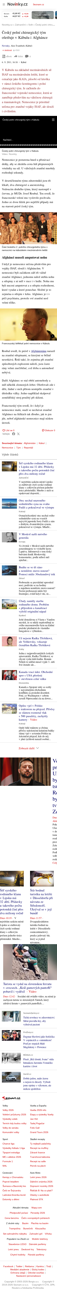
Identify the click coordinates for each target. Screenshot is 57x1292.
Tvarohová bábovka (40, 1157)
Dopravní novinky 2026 (41, 1186)
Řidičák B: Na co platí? (41, 1190)
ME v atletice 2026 (12, 1157)
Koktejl (22, 511)
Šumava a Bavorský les (14, 1186)
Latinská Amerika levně (14, 1195)
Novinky (6, 45)
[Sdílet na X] (18, 433)
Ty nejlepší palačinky (40, 1143)
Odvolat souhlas (36, 1272)
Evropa (22, 542)
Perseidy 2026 (38, 1213)
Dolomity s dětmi (11, 1199)
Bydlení (22, 615)
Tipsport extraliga (11, 1152)
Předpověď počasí (19, 1213)
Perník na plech (38, 1166)
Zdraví (22, 578)
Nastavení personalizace (28, 1276)
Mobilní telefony (40, 1239)
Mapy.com (37, 1207)
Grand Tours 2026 (39, 1132)
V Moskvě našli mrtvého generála (33, 535)
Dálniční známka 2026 (41, 1181)
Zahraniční (23, 478)
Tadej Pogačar (37, 1123)
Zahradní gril (35, 1233)
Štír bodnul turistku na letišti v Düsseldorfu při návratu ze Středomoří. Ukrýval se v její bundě (41, 901)
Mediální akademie (19, 1269)
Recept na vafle (38, 1161)
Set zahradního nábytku (15, 1233)
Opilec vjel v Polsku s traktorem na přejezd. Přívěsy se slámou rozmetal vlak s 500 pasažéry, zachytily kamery (37, 712)
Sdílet (20, 56)
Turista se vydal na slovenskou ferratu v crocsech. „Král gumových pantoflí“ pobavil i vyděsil (27, 988)
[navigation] (3, 4)
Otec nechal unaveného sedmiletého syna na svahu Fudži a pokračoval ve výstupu (36, 503)
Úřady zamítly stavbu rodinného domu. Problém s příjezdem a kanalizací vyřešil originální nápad (34, 606)
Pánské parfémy (36, 1254)
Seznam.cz (38, 4)
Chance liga (8, 1143)
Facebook (8, 1266)
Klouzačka (40, 1228)
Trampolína (14, 1228)
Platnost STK (36, 1199)
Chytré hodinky (17, 1254)
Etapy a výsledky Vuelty (42, 1114)
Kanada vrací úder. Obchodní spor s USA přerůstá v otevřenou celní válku (36, 675)
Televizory (41, 1249)
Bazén (25, 1223)
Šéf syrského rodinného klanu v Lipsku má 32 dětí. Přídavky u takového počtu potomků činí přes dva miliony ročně (36, 468)
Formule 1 (8, 1161)
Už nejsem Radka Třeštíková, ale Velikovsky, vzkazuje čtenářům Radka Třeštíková (36, 641)
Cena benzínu (12, 1218)
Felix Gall (34, 1128)
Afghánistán (30, 443)
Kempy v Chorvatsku (13, 1177)
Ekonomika (24, 683)
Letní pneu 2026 (38, 1177)
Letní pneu (13, 1249)
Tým (18, 447)
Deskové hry (27, 1249)
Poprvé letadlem (11, 1181)
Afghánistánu (38, 351)
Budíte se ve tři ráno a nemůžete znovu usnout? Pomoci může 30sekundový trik (37, 570)
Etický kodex (38, 1269)
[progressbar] (28, 145)
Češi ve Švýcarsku (12, 1190)
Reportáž (28, 447)
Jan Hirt (34, 1119)
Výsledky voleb (10, 1119)
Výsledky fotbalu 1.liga (14, 1148)
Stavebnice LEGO (17, 1244)
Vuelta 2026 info (38, 1110)
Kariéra (40, 1266)
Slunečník (28, 1228)
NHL (5, 1166)
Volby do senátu (11, 1128)
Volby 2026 (8, 1110)
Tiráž (48, 1266)
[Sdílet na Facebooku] (13, 433)
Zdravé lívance (37, 1152)
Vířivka (48, 1233)
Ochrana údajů (17, 1272)
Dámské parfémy (37, 1244)
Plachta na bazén (39, 1223)
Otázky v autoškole (39, 1195)
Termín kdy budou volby (14, 1123)
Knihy (21, 649)
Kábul (41, 443)
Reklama (29, 1266)
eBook (9, 56)
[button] (53, 120)
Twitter (19, 1266)
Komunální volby (11, 1132)
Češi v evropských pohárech (35, 1218)
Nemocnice (7, 447)
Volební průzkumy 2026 (14, 1114)
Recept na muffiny (39, 1148)
